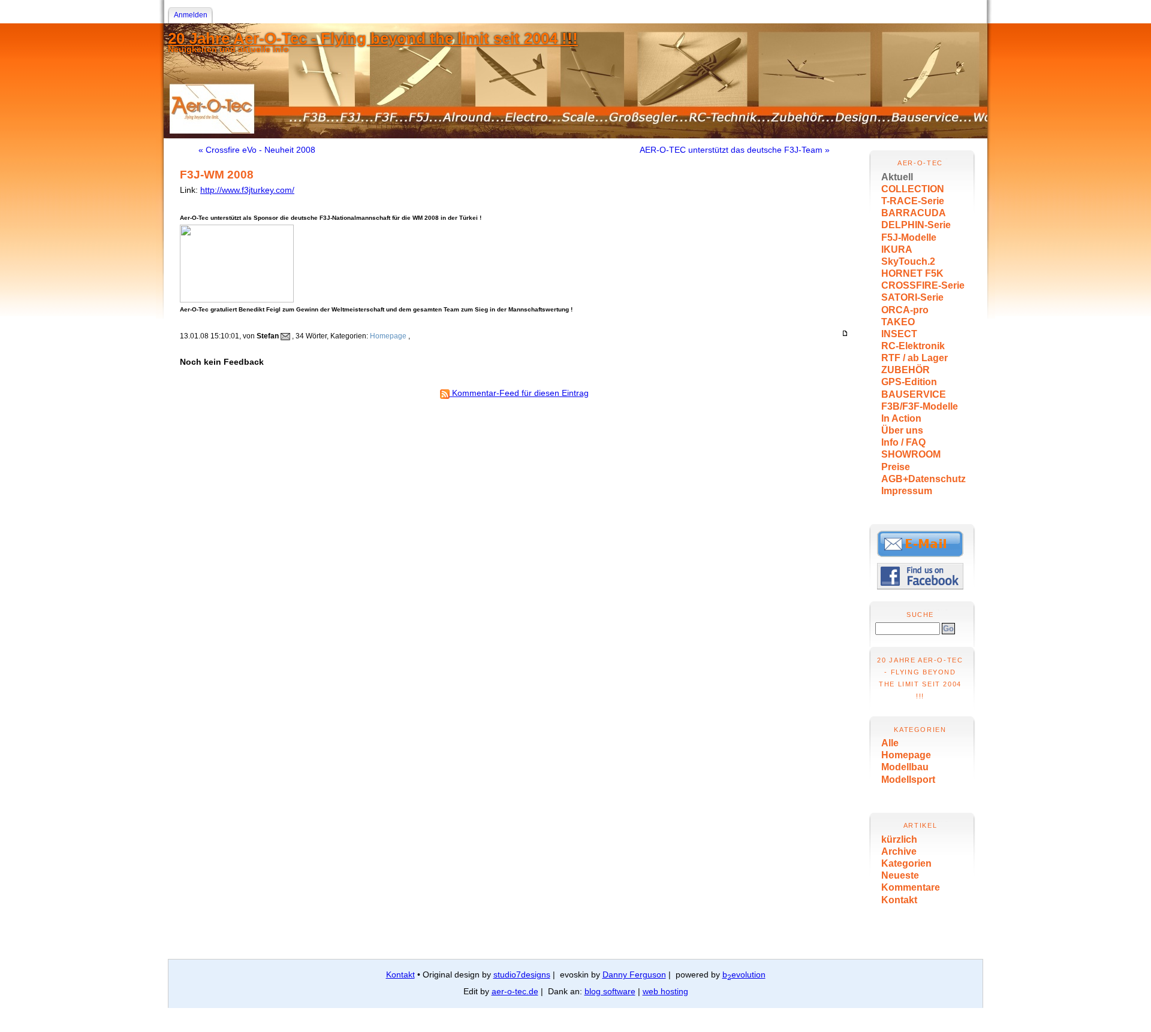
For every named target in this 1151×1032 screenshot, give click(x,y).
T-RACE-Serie (912, 201)
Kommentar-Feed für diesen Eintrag (519, 393)
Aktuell (897, 177)
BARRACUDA (913, 213)
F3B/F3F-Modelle (919, 406)
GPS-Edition (909, 382)
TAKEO (898, 322)
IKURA (896, 249)
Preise (895, 467)
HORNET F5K (912, 273)
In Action (901, 418)
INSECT (899, 334)
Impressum (906, 491)
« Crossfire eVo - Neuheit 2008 (256, 150)
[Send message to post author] (285, 336)
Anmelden (190, 15)
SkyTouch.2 (908, 261)
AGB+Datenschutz (923, 479)
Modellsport (908, 779)
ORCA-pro (905, 310)
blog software (609, 991)
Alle (890, 743)
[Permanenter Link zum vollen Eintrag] (845, 333)
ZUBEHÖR (905, 370)
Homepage (906, 755)
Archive (899, 851)
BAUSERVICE (913, 394)
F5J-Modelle (908, 237)
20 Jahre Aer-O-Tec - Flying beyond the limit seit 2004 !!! (373, 38)
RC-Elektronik (913, 346)
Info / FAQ (903, 442)
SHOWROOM (911, 454)
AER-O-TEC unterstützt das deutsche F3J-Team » (735, 150)
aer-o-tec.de (515, 991)
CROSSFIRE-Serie (923, 285)
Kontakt (899, 900)
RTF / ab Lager (914, 358)
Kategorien (906, 863)
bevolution (744, 974)
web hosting (665, 991)
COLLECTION (912, 189)
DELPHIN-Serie (916, 225)
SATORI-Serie (912, 297)
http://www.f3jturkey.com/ (247, 190)
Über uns (902, 430)
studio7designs (521, 974)
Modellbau (905, 767)
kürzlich (899, 839)
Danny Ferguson (634, 974)
